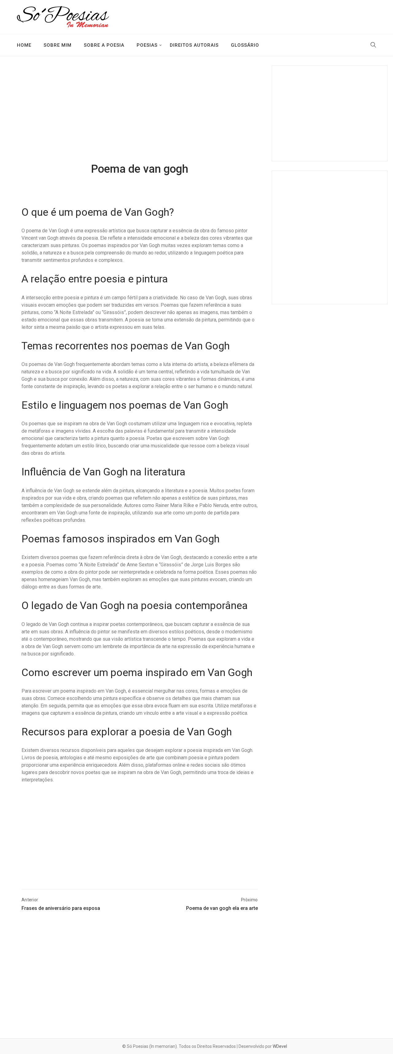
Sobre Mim (58, 45)
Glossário (245, 45)
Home (24, 45)
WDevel (280, 1046)
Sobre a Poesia (104, 45)
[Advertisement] (139, 115)
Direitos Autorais (194, 45)
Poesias (147, 45)
